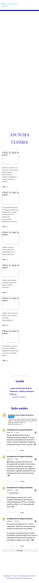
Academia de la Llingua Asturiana (19, 430)
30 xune (17, 521)
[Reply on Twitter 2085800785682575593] (8, 481)
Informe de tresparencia (23, 578)
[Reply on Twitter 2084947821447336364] (8, 512)
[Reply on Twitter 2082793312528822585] (8, 546)
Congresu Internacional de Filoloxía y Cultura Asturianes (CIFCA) (22, 391)
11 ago (17, 432)
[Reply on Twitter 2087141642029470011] (8, 450)
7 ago (16, 459)
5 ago (16, 490)
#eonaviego (31, 464)
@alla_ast (9, 432)
